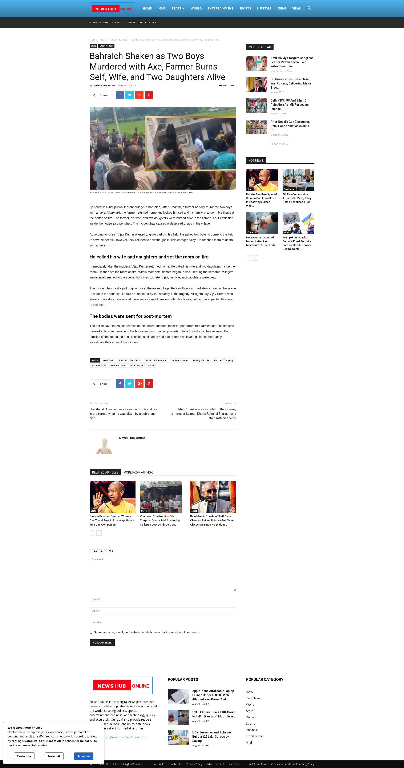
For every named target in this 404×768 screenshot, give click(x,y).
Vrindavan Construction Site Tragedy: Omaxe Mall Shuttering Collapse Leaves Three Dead (160, 520)
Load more (279, 144)
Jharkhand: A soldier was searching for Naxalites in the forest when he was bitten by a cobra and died (123, 413)
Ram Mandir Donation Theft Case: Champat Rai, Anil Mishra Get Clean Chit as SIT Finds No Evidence (212, 520)
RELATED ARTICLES (105, 472)
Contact (150, 22)
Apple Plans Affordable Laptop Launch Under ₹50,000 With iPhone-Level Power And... (213, 695)
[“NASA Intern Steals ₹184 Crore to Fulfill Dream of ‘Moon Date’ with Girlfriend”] (178, 717)
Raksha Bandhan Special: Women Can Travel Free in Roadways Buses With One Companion (112, 520)
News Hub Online (104, 85)
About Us (159, 764)
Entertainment (221, 8)
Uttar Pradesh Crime (142, 365)
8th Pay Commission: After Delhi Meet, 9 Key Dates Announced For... (297, 198)
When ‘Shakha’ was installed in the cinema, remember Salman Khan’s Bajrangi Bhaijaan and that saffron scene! (203, 413)
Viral (296, 8)
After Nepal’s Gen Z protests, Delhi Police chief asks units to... (290, 126)
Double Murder (179, 360)
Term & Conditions (256, 764)
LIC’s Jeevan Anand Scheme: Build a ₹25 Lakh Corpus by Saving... (212, 737)
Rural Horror (99, 365)
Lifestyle (264, 8)
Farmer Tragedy (223, 360)
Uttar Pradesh (119, 39)
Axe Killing (108, 360)
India (162, 8)
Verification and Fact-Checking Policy (292, 764)
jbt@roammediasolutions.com (126, 737)
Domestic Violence (155, 360)
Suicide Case (118, 365)
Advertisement (215, 764)
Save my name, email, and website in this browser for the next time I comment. (146, 632)
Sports (245, 8)
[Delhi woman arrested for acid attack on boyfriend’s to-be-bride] (262, 223)
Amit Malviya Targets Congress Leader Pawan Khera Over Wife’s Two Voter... (292, 62)
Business (289, 189)
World (196, 8)
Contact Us (175, 764)
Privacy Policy (194, 764)
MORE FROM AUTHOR (138, 472)
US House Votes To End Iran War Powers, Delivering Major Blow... (291, 83)
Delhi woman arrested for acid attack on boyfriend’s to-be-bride (261, 241)
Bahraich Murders (129, 360)
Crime (281, 8)
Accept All (83, 756)
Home (147, 8)
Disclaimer (234, 764)
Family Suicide (201, 360)
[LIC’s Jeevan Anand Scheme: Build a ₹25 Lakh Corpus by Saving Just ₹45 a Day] (178, 737)
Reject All (54, 756)
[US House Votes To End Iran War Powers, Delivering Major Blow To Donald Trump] (256, 84)
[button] (309, 9)
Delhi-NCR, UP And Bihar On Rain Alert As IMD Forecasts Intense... (290, 105)
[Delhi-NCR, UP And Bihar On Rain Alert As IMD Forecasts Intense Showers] (256, 105)
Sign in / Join (134, 22)
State (176, 8)
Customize (24, 756)
